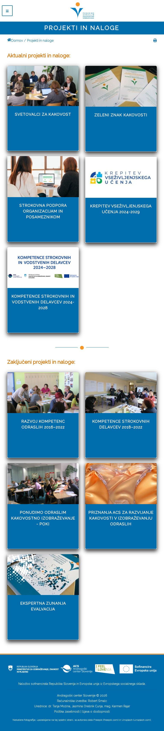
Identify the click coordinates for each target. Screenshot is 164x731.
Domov (17, 40)
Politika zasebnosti (67, 711)
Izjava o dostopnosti (96, 711)
